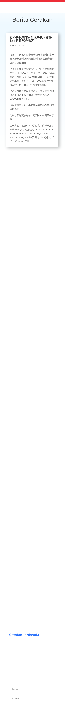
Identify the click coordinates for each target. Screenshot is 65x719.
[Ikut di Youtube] (43, 677)
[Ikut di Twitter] (29, 677)
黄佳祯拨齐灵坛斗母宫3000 (29, 457)
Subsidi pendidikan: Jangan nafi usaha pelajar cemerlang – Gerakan (32, 585)
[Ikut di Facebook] (21, 677)
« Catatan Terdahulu (22, 635)
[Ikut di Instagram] (36, 677)
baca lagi (15, 233)
